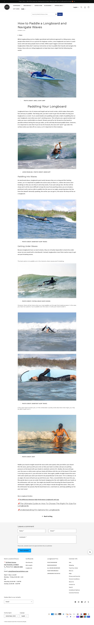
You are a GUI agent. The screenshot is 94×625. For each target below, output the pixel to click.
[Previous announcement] (4, 1)
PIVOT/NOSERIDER (52, 562)
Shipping (71, 565)
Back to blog (48, 516)
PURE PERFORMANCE (52, 570)
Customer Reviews (74, 592)
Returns (71, 570)
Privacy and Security (74, 576)
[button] (17, 5)
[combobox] (44, 14)
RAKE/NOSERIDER (52, 565)
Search (60, 14)
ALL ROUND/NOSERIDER (53, 568)
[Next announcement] (89, 1)
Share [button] (20, 35)
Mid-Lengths (29, 565)
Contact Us (72, 584)
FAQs (70, 573)
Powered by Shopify (21, 621)
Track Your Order (73, 568)
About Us (71, 581)
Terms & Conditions (74, 579)
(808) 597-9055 (18, 567)
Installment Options (74, 590)
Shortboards (29, 562)
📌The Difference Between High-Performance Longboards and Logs (38, 499)
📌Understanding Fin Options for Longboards (39, 510)
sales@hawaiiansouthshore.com (18, 571)
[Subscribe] (31, 602)
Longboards (29, 568)
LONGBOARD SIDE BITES (53, 573)
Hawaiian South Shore (12, 621)
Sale (70, 562)
